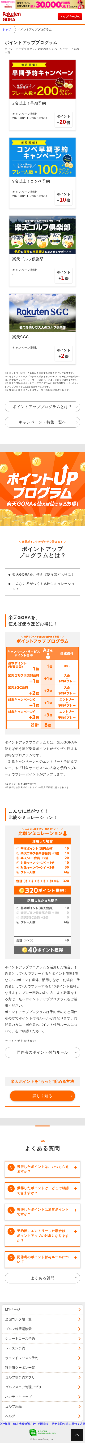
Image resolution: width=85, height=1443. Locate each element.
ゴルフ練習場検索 (18, 1329)
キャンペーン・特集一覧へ (42, 422)
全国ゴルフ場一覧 (18, 1319)
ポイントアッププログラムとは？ (42, 407)
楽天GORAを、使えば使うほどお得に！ (43, 574)
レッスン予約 (15, 1348)
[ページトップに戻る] (77, 1435)
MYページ (12, 1309)
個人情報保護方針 (24, 1424)
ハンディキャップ (18, 1397)
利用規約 (43, 1424)
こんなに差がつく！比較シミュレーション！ (43, 586)
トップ (6, 29)
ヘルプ (10, 1416)
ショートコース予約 (20, 1338)
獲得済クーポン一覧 (20, 1367)
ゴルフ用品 (13, 1406)
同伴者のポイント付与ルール (42, 1052)
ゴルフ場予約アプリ (20, 1377)
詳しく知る (42, 1096)
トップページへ (70, 16)
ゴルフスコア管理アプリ (23, 1387)
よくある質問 (43, 1278)
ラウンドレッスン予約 (21, 1358)
